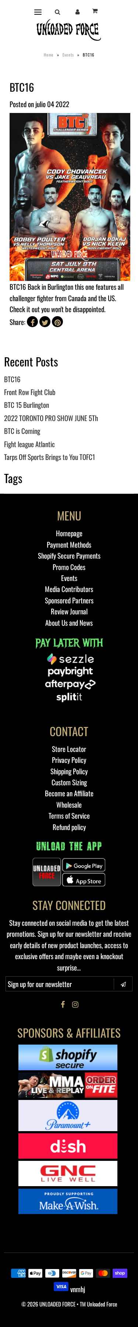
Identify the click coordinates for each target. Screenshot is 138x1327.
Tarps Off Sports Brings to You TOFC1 (49, 457)
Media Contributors (69, 589)
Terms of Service (69, 815)
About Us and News (69, 622)
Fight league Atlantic (29, 444)
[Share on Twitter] (44, 321)
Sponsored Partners (69, 600)
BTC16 (12, 379)
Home (49, 55)
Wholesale (69, 804)
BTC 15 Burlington (26, 404)
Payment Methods (69, 544)
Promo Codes (69, 567)
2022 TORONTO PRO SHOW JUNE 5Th (51, 418)
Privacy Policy (69, 759)
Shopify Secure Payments (69, 555)
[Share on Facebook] (32, 321)
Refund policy (69, 827)
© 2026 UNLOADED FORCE (48, 1304)
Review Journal (69, 611)
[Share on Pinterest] (57, 321)
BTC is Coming (22, 430)
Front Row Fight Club (30, 392)
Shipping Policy (69, 771)
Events (68, 55)
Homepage (69, 533)
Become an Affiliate (69, 793)
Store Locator (69, 748)
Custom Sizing (69, 782)
